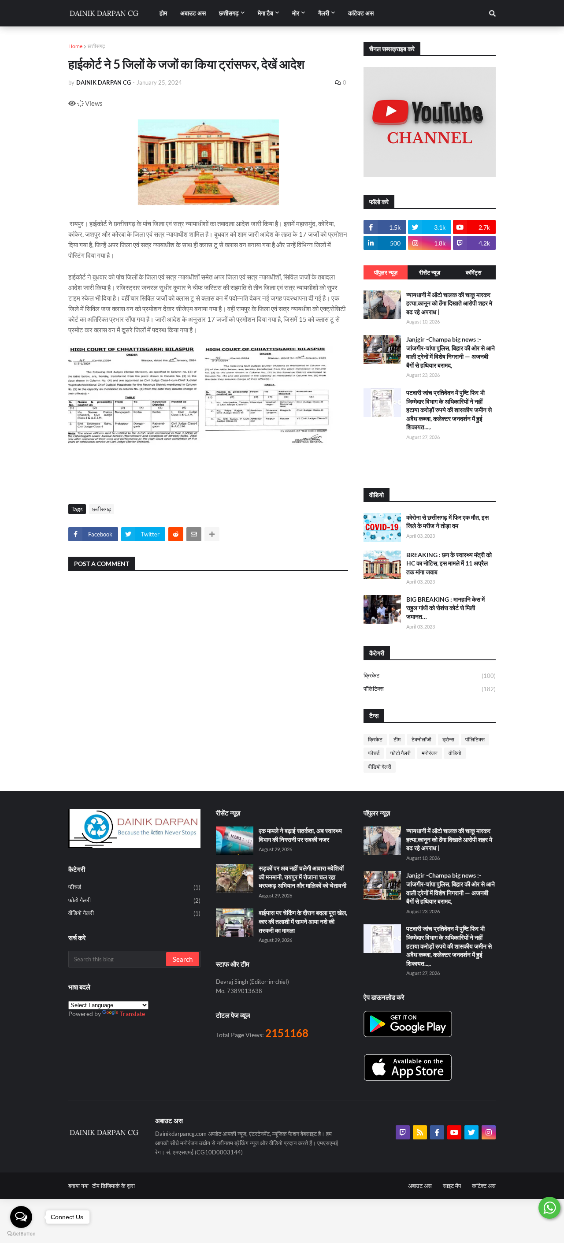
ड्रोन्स (448, 739)
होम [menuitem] (163, 13)
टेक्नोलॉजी (421, 739)
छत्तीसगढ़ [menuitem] (229, 13)
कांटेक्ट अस (484, 1185)
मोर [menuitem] (295, 13)
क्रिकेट (430, 675)
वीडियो (455, 753)
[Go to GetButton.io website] (21, 1234)
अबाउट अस (420, 1185)
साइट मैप (452, 1185)
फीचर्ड (373, 753)
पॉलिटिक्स (430, 688)
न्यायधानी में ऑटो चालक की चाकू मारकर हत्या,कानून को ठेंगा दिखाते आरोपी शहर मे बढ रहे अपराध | (449, 303)
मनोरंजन (430, 753)
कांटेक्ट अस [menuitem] (361, 13)
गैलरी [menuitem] (323, 13)
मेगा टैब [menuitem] (265, 13)
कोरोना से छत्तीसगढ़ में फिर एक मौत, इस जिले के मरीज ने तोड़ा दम (447, 522)
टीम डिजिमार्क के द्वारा (113, 1185)
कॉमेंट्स (474, 272)
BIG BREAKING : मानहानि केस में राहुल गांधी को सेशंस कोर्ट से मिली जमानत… (445, 607)
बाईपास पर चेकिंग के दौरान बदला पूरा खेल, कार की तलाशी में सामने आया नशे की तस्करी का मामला (303, 921)
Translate (132, 1013)
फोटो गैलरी (400, 753)
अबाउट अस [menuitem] (193, 13)
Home (75, 46)
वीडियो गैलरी (379, 766)
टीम (397, 739)
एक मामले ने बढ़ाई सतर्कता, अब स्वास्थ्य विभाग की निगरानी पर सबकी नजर (300, 835)
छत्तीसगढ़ (96, 46)
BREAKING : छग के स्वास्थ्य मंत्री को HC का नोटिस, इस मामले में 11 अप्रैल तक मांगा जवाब (449, 563)
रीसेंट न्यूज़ (429, 272)
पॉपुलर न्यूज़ (385, 272)
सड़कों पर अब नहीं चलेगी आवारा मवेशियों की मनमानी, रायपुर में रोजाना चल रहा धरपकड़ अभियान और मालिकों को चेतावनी (302, 876)
